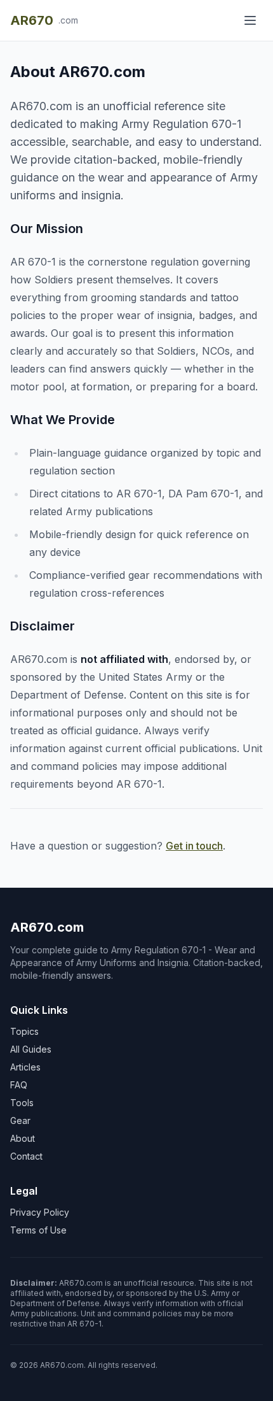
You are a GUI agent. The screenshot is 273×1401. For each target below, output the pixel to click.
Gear (20, 1120)
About (22, 1138)
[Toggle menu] (250, 20)
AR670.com (47, 927)
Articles (25, 1067)
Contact (26, 1156)
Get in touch (194, 845)
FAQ (18, 1084)
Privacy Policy (39, 1212)
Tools (22, 1102)
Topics (24, 1031)
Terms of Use (38, 1230)
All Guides (30, 1049)
